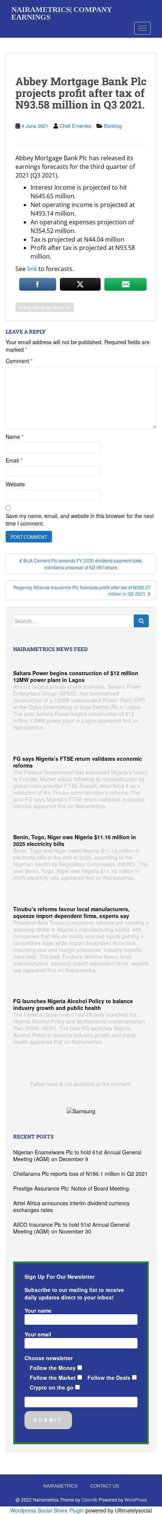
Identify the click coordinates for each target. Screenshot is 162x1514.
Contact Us (104, 1485)
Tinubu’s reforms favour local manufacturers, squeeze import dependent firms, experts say (71, 912)
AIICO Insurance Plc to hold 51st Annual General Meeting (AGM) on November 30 (71, 1228)
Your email (37, 1334)
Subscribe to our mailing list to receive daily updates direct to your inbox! (74, 1293)
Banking (113, 125)
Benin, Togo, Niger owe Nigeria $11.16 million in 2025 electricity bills (74, 840)
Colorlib (89, 1499)
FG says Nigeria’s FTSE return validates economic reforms (77, 762)
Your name (38, 1310)
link (32, 269)
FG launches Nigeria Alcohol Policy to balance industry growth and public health (73, 1004)
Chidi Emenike (75, 125)
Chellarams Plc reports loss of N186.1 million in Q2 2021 (80, 1173)
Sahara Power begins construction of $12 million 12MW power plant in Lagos (75, 676)
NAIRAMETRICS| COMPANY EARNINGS (61, 12)
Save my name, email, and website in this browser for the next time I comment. (80, 519)
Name (14, 436)
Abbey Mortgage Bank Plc (44, 307)
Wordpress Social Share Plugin (48, 1510)
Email (14, 460)
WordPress (135, 1499)
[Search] (141, 620)
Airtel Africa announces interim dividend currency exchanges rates (71, 1206)
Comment (19, 361)
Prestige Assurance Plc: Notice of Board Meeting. (71, 1188)
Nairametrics (60, 1485)
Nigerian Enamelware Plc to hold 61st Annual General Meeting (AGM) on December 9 (77, 1155)
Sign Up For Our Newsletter (59, 1276)
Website (15, 484)
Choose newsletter (48, 1358)
